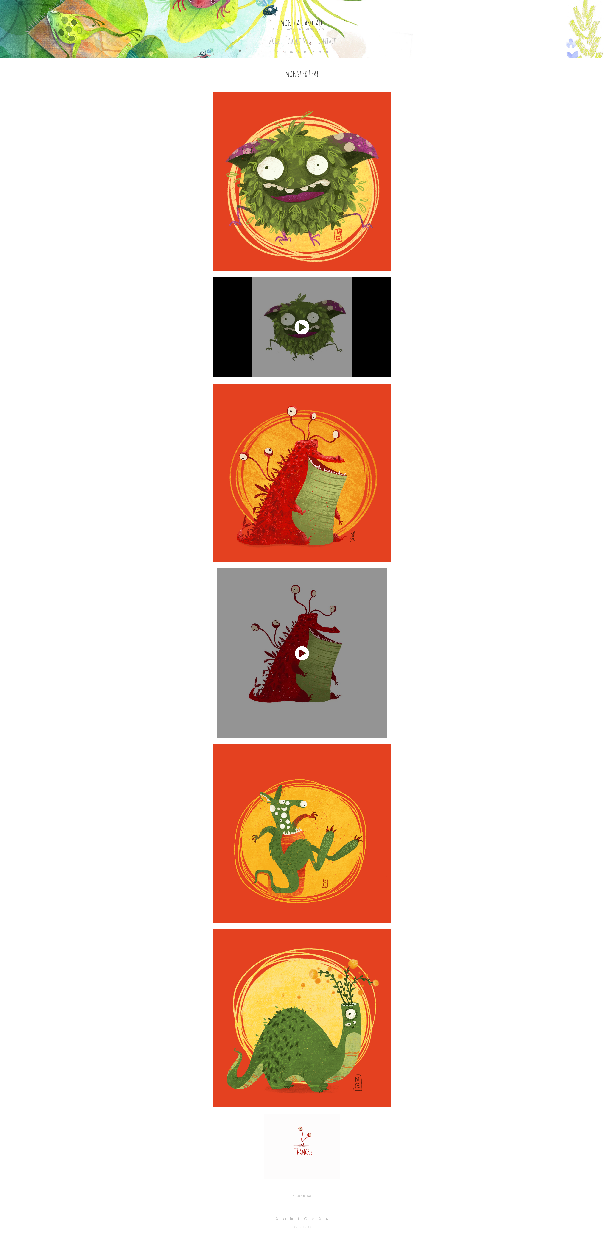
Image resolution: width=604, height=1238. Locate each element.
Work (274, 40)
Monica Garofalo (302, 22)
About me (298, 40)
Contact (326, 40)
